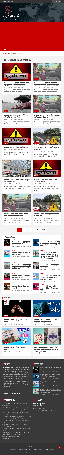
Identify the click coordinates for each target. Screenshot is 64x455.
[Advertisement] (32, 35)
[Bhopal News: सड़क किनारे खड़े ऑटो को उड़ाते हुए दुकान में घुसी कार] (47, 104)
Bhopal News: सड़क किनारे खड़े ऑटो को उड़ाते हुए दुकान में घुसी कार (47, 116)
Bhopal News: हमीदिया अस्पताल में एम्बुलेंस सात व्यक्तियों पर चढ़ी (17, 180)
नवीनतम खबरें (38, 364)
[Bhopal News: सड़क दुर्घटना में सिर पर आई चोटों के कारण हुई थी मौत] (17, 104)
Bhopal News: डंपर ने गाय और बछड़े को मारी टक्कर (46, 148)
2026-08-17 (7, 87)
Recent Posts (10, 237)
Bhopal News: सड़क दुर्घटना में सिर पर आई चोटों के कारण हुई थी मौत (16, 116)
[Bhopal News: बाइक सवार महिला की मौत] (17, 136)
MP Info (11, 400)
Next (43, 229)
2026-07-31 (37, 218)
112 (37, 229)
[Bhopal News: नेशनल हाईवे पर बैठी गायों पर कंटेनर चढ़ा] (47, 203)
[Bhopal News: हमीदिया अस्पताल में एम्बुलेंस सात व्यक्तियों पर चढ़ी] (17, 168)
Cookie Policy (16, 393)
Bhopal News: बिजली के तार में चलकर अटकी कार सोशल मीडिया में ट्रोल (16, 215)
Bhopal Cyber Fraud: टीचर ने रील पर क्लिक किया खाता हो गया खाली (50, 244)
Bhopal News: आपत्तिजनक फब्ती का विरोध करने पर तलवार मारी (49, 288)
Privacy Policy (6, 393)
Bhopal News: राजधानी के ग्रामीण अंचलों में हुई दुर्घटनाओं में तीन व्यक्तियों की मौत (16, 84)
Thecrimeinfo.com (7, 367)
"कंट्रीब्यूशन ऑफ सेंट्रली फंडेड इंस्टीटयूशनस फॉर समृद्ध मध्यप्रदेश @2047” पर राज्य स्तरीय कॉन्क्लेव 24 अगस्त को (15, 413)
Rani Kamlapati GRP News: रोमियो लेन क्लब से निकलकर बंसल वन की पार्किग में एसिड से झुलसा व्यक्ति (49, 255)
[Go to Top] (60, 447)
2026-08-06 (7, 119)
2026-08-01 (7, 218)
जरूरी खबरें (7, 297)
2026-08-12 (37, 87)
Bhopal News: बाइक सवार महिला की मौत (16, 147)
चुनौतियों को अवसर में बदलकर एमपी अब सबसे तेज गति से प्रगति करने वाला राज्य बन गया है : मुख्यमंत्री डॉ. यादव (16, 417)
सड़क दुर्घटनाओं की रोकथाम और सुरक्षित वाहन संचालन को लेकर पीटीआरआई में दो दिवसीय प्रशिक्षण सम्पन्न (16, 433)
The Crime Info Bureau (16, 87)
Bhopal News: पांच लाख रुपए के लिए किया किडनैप (21, 287)
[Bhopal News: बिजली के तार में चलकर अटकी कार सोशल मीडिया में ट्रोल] (17, 203)
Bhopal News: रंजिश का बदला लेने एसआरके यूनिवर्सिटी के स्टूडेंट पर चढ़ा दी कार (21, 267)
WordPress (38, 452)
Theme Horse (49, 449)
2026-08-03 (37, 151)
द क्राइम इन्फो (11, 16)
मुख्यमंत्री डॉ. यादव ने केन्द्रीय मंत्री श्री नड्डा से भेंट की (15, 407)
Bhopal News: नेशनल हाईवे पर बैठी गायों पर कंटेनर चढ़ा (46, 215)
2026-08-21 (15, 246)
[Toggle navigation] (4, 49)
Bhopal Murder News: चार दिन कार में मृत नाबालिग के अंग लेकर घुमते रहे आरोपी (50, 277)
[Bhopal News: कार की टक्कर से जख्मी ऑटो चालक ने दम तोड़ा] (47, 168)
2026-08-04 (7, 149)
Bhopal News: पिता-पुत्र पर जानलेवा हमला (49, 266)
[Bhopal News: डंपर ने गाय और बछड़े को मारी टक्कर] (47, 136)
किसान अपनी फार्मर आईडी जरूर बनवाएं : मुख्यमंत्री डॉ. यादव (15, 410)
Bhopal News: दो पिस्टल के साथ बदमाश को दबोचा (21, 276)
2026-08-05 (37, 119)
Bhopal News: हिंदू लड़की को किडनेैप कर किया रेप (21, 243)
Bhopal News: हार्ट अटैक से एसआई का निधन (21, 253)
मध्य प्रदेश (6, 79)
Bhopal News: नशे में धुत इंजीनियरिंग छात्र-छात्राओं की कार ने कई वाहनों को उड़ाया (46, 84)
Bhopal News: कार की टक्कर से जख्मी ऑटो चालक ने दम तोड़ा (46, 180)
